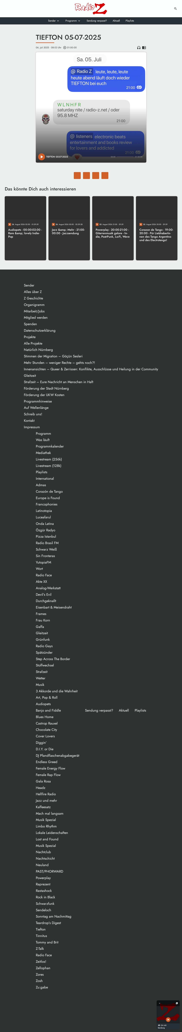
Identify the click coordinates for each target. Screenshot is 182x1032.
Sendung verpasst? (97, 21)
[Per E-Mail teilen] (104, 175)
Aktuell (116, 21)
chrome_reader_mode (144, 48)
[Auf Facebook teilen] (77, 175)
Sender (52, 21)
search (175, 8)
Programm (71, 21)
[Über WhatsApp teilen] (95, 175)
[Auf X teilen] (86, 175)
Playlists (130, 21)
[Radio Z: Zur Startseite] (91, 8)
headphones (139, 48)
